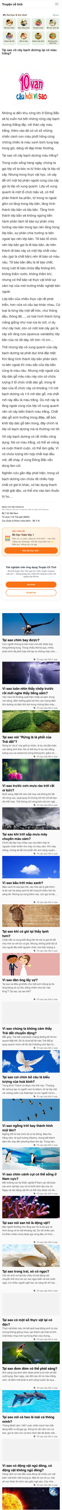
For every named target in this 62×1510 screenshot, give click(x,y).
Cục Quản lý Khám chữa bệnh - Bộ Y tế (21, 520)
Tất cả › (56, 15)
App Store (31, 584)
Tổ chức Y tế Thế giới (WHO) (16, 516)
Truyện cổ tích (12, 4)
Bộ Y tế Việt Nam (10, 513)
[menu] (56, 4)
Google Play (31, 592)
